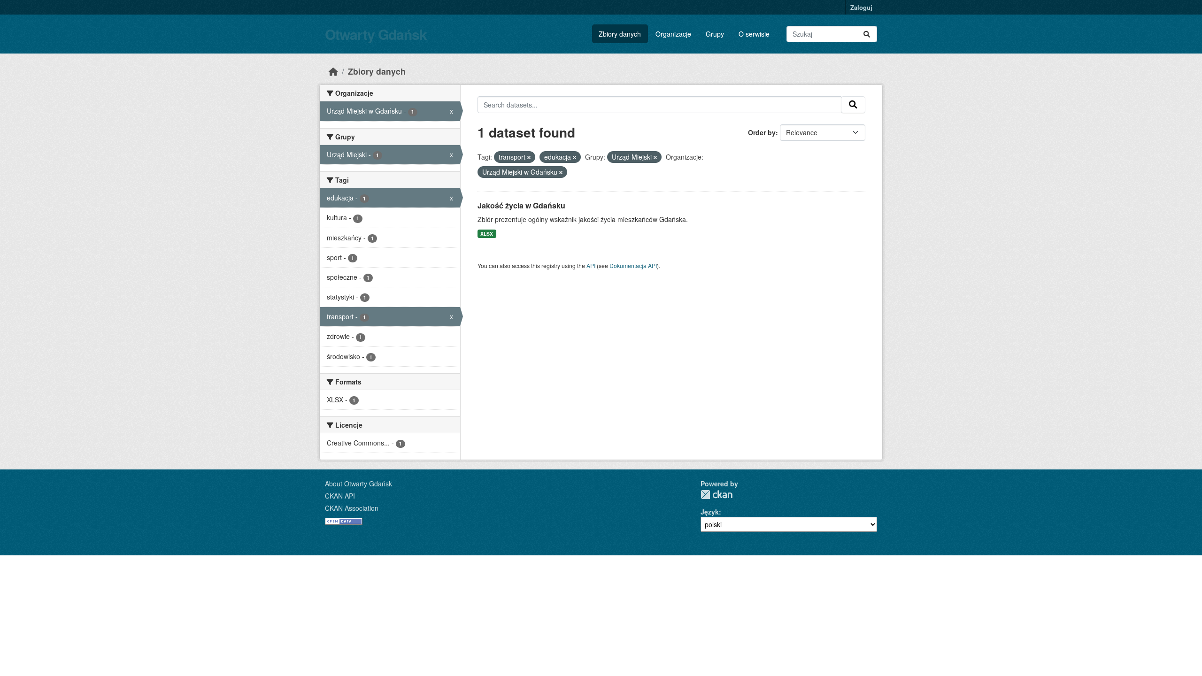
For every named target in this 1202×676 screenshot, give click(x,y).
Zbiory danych (620, 33)
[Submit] (866, 34)
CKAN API (340, 495)
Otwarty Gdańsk (376, 34)
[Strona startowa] (333, 71)
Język (710, 511)
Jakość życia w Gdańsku (521, 205)
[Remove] (529, 157)
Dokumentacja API (633, 265)
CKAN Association (351, 508)
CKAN (716, 494)
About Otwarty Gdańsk (358, 483)
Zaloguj (861, 7)
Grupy (715, 33)
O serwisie (754, 33)
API (590, 265)
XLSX (486, 233)
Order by (762, 132)
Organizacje (673, 33)
